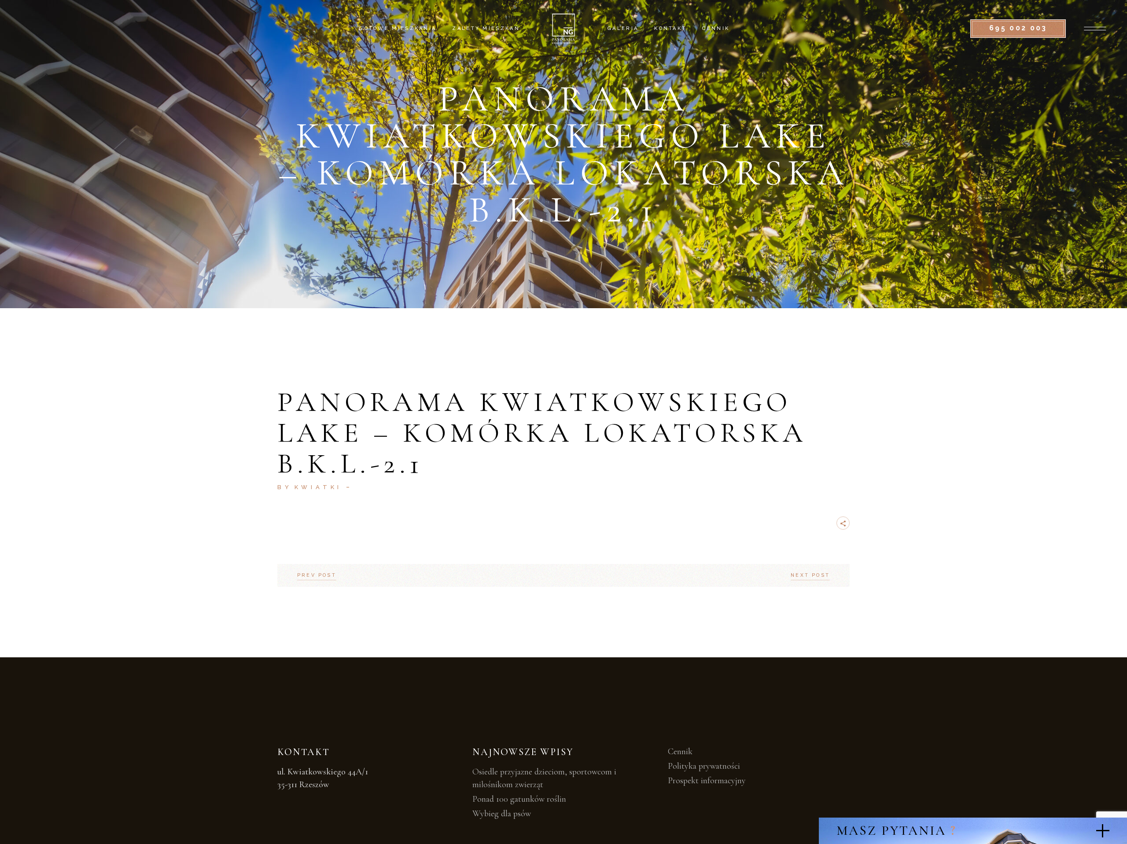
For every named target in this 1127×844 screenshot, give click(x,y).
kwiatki (319, 487)
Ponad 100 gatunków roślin (519, 799)
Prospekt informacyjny (707, 780)
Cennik (680, 751)
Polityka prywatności (704, 766)
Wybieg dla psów (501, 813)
